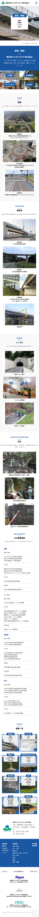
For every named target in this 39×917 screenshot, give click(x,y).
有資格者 (34, 846)
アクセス (4, 853)
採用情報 (34, 844)
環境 (14, 857)
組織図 (4, 846)
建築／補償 (16, 862)
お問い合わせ (33, 871)
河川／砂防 (16, 848)
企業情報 (4, 844)
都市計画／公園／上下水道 (20, 853)
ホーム (22, 43)
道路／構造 (16, 846)
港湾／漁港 (16, 855)
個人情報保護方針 (19, 871)
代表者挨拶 (5, 850)
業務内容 (27, 43)
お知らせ (5, 871)
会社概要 (4, 848)
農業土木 (15, 851)
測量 (14, 860)
